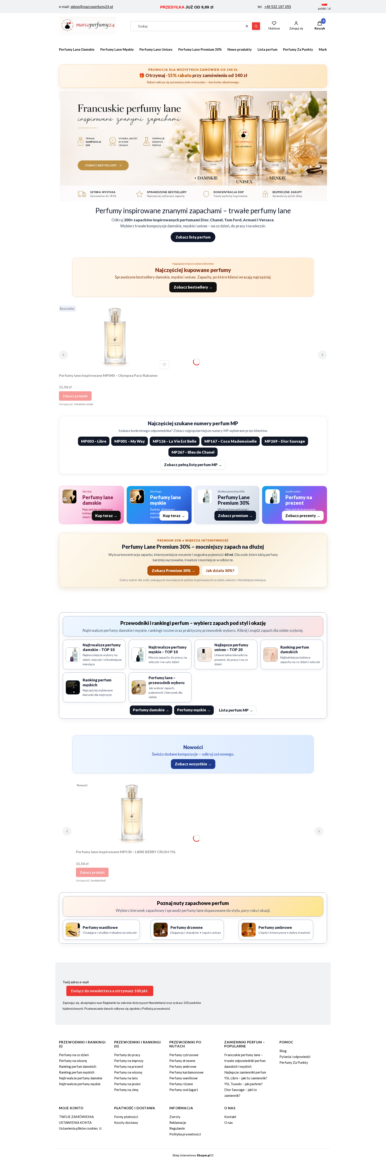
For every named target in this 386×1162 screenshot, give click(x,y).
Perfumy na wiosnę (73, 1061)
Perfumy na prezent (128, 1066)
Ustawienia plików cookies (79, 1128)
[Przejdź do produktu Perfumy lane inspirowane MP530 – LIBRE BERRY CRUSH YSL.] (132, 814)
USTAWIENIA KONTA (75, 1122)
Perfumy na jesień (127, 1084)
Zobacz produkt (75, 396)
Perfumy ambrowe (182, 1066)
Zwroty (174, 1117)
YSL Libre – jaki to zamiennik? (245, 1078)
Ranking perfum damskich (77, 1066)
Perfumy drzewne (182, 1061)
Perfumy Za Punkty (293, 1062)
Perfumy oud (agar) (183, 1090)
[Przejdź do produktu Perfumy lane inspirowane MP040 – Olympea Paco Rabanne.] (115, 337)
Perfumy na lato (126, 1078)
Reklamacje (177, 1122)
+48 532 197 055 (277, 7)
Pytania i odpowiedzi (294, 1057)
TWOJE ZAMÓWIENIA (76, 1117)
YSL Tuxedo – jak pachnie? (243, 1084)
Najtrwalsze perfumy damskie (80, 1078)
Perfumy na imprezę (128, 1061)
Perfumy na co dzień (74, 1055)
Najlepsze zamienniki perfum (245, 1072)
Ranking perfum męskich (76, 1072)
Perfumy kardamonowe (186, 1072)
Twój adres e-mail (76, 982)
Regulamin (177, 1128)
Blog (283, 1051)
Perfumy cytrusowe (183, 1055)
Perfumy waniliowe (183, 1078)
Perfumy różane (181, 1084)
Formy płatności (126, 1117)
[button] (256, 26)
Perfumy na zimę (126, 1090)
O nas (228, 1122)
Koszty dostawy (126, 1122)
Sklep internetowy (191, 1155)
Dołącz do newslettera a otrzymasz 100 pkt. (110, 990)
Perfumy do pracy (127, 1055)
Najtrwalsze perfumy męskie (80, 1084)
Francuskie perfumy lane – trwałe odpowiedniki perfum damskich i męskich (245, 1060)
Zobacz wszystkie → (193, 764)
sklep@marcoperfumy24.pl (92, 7)
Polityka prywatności (185, 1134)
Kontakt (230, 1117)
